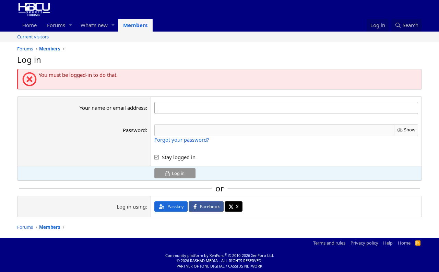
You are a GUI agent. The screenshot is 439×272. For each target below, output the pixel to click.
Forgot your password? (181, 139)
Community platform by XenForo (219, 255)
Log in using (131, 206)
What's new (94, 25)
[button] (70, 25)
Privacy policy (364, 243)
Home (29, 25)
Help (388, 243)
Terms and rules (329, 243)
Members (135, 25)
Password (134, 130)
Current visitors (33, 37)
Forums (56, 25)
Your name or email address (113, 107)
